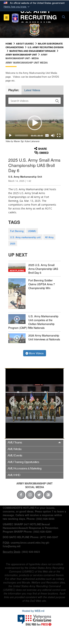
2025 (12, 243)
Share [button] (42, 148)
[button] (17, 7)
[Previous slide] (12, 401)
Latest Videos (32, 90)
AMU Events (15, 455)
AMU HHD (14, 475)
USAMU (32, 231)
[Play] (10, 135)
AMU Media (14, 449)
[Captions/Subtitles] (47, 135)
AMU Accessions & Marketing (24, 468)
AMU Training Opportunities (23, 462)
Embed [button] (44, 153)
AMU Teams (15, 442)
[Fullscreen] (59, 135)
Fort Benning (17, 231)
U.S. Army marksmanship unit (25, 237)
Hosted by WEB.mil (33, 611)
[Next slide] (58, 401)
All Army (49, 237)
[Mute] (53, 135)
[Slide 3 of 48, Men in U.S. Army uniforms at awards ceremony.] (34, 403)
